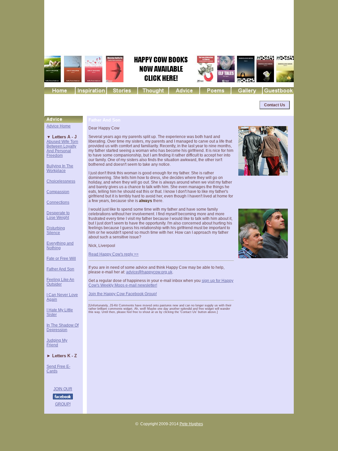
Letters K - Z (62, 355)
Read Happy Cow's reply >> (113, 254)
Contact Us (274, 105)
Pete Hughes (191, 424)
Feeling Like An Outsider (60, 282)
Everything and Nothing (60, 245)
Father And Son (60, 269)
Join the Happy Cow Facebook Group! (122, 294)
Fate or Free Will (61, 258)
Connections (58, 202)
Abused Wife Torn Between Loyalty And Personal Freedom (62, 148)
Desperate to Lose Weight (58, 215)
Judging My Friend (57, 342)
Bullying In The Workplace (60, 168)
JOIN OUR (62, 389)
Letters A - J (62, 136)
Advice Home (59, 126)
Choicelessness (61, 181)
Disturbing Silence (56, 230)
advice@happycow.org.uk (149, 272)
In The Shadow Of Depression (63, 327)
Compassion (58, 192)
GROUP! (63, 404)
